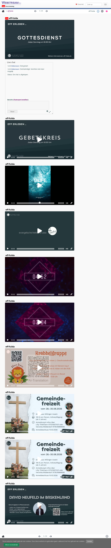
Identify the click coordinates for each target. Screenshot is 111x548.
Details (89, 541)
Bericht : (18, 100)
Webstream (11, 2)
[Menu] (105, 4)
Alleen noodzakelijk (11, 545)
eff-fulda (10, 11)
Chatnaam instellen (21, 100)
